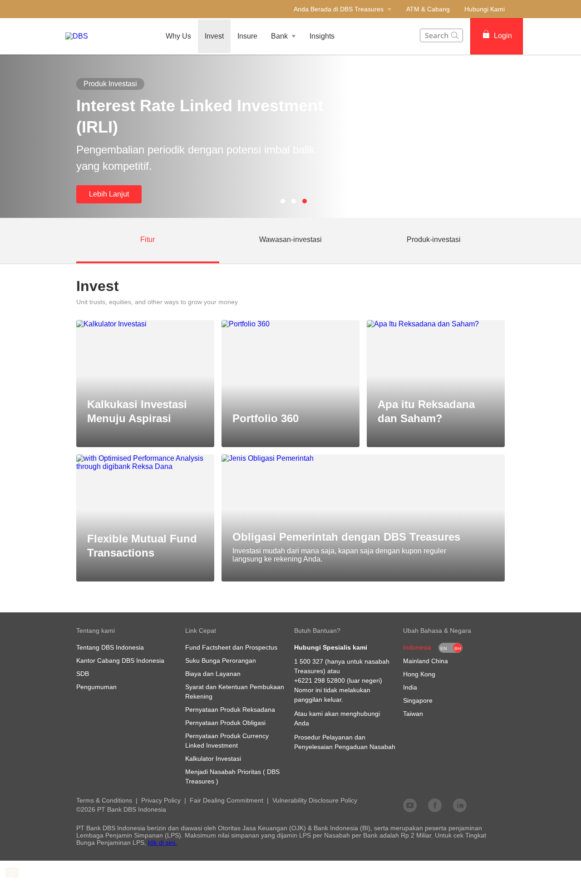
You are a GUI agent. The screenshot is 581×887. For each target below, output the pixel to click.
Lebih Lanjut (109, 194)
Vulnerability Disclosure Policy (314, 800)
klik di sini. (162, 842)
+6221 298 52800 (319, 680)
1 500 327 (308, 661)
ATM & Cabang (428, 9)
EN (443, 648)
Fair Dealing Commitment (226, 800)
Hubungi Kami (484, 9)
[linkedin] (460, 805)
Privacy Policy (161, 800)
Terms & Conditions (104, 800)
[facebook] (435, 805)
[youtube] (410, 805)
